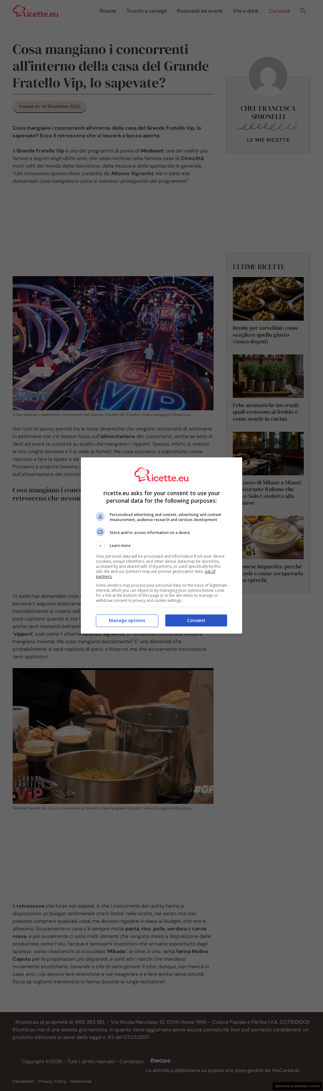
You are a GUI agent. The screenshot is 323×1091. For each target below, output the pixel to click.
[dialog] (161, 545)
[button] (161, 545)
